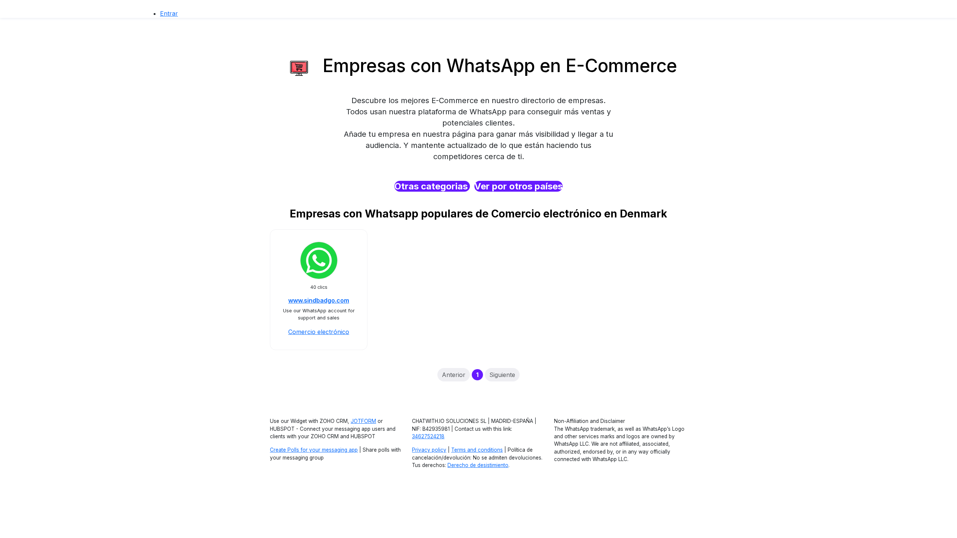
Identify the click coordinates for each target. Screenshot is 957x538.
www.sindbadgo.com (318, 300)
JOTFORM (363, 421)
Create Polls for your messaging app (314, 450)
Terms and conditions (477, 450)
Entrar (169, 13)
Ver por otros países (518, 186)
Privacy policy (429, 450)
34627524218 (428, 436)
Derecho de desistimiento (477, 465)
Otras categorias (432, 186)
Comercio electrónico (318, 332)
